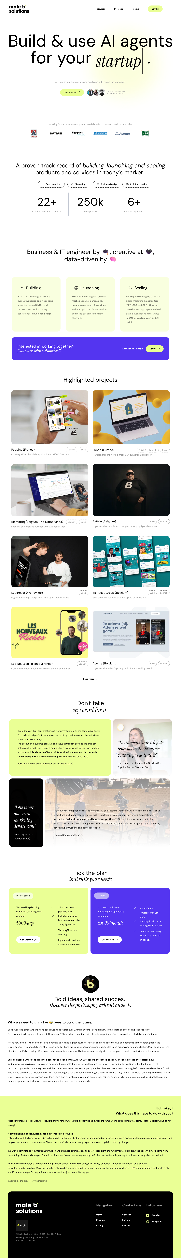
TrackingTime (65, 930)
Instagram (156, 1221)
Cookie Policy (54, 1234)
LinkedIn (155, 1215)
